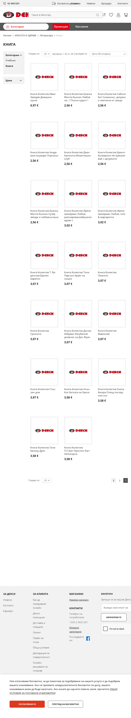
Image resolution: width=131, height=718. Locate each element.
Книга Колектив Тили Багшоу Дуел (42, 449)
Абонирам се (113, 617)
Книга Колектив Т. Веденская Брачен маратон (43, 275)
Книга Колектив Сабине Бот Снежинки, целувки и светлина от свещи (112, 97)
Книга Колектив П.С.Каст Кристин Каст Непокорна (77, 450)
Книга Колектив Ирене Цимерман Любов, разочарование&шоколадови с (78, 215)
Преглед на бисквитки (65, 704)
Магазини (81, 26)
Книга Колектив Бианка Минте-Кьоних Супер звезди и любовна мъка (44, 214)
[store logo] (21, 15)
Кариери (8, 610)
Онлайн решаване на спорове (40, 666)
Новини (91, 3)
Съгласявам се (27, 704)
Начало (7, 35)
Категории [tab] (12, 55)
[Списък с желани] (111, 15)
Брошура (106, 3)
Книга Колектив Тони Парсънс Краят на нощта (76, 275)
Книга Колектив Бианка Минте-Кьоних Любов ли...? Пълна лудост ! (78, 97)
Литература (47, 35)
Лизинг (37, 632)
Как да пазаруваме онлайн (39, 603)
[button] (118, 15)
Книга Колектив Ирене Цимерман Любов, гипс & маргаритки (111, 214)
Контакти (123, 3)
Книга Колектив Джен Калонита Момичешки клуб (77, 155)
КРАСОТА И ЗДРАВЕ (26, 35)
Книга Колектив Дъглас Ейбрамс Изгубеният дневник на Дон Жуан (77, 334)
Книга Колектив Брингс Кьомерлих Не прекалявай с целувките (112, 155)
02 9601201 (14, 3)
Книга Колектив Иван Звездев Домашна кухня (43, 97)
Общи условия (41, 647)
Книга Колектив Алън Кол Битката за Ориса (77, 390)
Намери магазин (79, 599)
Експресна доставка (68, 3)
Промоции (61, 26)
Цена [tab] (9, 80)
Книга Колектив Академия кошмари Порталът (44, 154)
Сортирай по (80, 53)
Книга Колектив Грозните (39, 332)
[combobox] (65, 15)
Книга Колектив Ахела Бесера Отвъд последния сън (111, 392)
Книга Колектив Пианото (107, 274)
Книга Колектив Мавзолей (107, 332)
